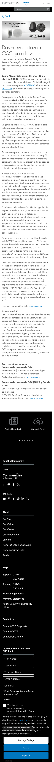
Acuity (6, 555)
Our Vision (8, 524)
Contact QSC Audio (13, 636)
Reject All (26, 755)
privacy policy (24, 720)
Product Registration (13, 593)
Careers (7, 539)
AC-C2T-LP (7, 88)
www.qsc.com (35, 305)
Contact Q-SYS (10, 631)
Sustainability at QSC (14, 550)
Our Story (8, 519)
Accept (26, 747)
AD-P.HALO (29, 85)
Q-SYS (5, 470)
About (6, 512)
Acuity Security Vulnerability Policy (17, 605)
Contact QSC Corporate (15, 626)
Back (7, 16)
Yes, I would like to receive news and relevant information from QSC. (20, 710)
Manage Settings (26, 740)
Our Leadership (11, 534)
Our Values (8, 529)
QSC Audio (7, 494)
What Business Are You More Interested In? (18, 693)
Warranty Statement (13, 598)
